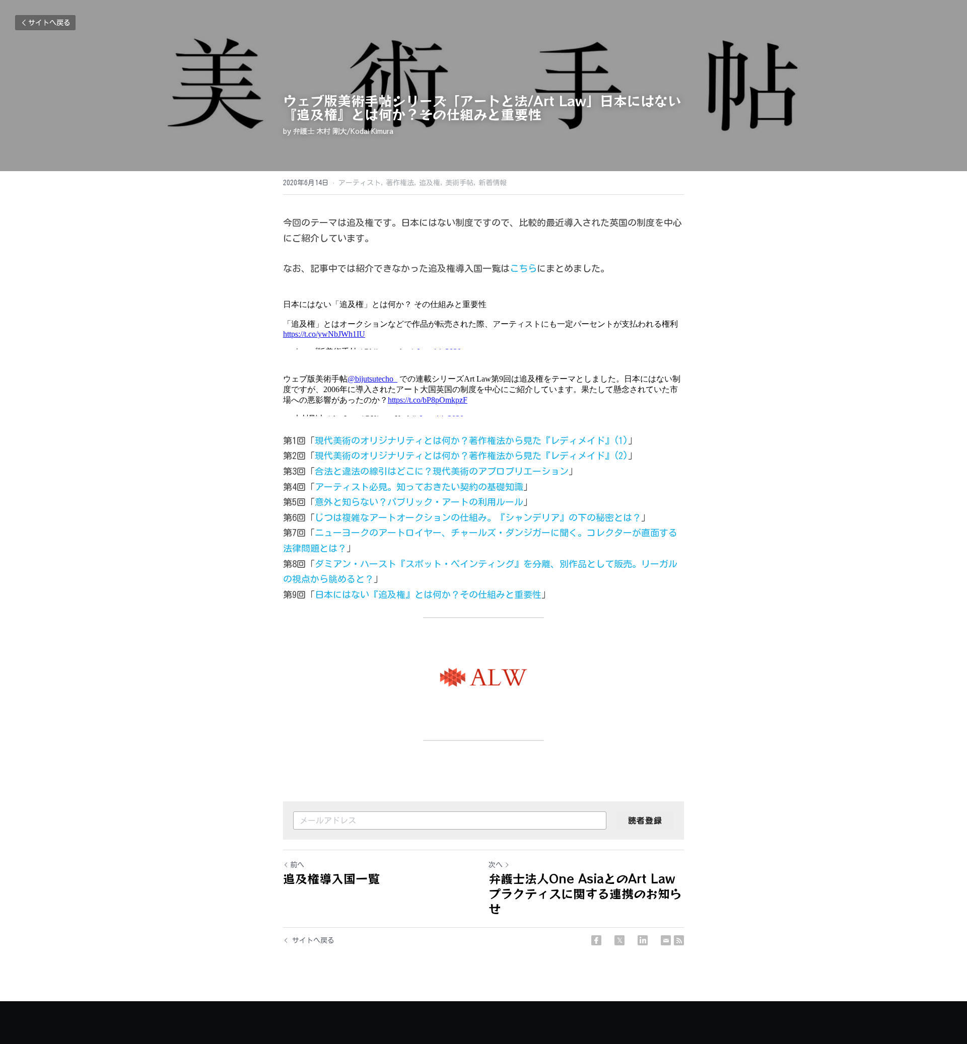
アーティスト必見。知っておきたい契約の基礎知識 (419, 502)
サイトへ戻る (49, 22)
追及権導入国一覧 (331, 894)
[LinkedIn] (643, 956)
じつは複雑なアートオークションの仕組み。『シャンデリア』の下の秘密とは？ (478, 533)
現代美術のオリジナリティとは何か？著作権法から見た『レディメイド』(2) (471, 471)
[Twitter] (619, 956)
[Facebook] (596, 956)
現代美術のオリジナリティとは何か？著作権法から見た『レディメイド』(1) (471, 456)
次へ (496, 880)
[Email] (666, 956)
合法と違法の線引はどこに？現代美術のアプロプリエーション (442, 487)
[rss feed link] (679, 956)
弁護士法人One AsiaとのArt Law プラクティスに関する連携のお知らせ (585, 909)
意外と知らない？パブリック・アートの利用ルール (419, 518)
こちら (523, 268)
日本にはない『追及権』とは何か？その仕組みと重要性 (428, 610)
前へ (297, 880)
